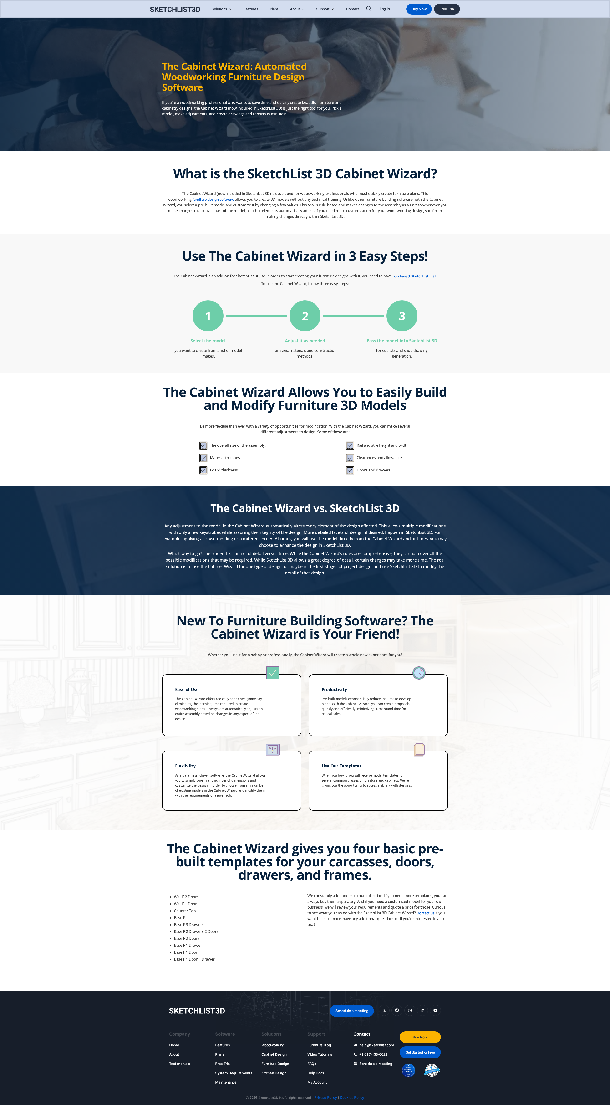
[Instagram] (409, 1010)
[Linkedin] (422, 1010)
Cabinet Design (274, 1054)
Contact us (425, 913)
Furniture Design (275, 1063)
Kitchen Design (273, 1072)
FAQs (311, 1063)
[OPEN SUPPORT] (333, 9)
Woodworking (272, 1045)
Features (222, 1045)
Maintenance (225, 1082)
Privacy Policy (325, 1097)
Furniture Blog (319, 1045)
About (174, 1054)
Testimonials (179, 1063)
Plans (219, 1054)
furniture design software (213, 199)
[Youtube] (435, 1010)
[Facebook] (396, 1010)
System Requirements (233, 1072)
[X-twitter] (384, 1010)
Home (174, 1045)
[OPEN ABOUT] (303, 9)
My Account (317, 1082)
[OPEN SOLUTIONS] (230, 9)
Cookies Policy (352, 1097)
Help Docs (315, 1072)
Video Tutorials (319, 1054)
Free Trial (222, 1063)
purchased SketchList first (414, 276)
